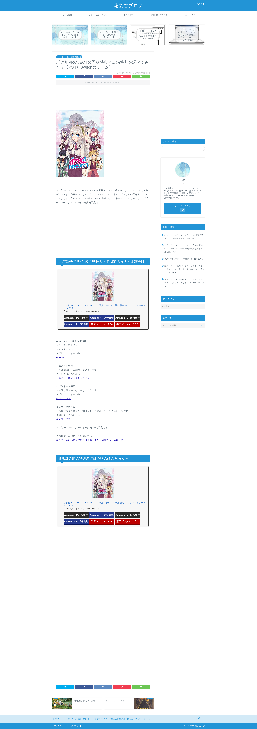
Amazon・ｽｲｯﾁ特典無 (76, 324)
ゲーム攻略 (67, 15)
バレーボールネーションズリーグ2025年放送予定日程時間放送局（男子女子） (183, 237)
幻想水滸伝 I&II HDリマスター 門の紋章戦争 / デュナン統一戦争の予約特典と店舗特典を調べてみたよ (183, 248)
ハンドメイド (189, 15)
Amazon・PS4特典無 (102, 318)
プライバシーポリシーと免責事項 (66, 726)
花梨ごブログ (128, 5)
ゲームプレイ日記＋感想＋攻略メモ (69, 57)
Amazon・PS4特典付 (76, 318)
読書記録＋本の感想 (159, 15)
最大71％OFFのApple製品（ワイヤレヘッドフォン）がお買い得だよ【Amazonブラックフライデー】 (184, 269)
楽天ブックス (63, 419)
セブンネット (63, 398)
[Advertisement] (103, 99)
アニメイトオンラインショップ (73, 378)
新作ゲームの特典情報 (98, 15)
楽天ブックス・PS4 (102, 324)
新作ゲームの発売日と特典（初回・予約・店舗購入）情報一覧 (89, 440)
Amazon (60, 357)
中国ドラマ (128, 15)
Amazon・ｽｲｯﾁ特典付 (127, 318)
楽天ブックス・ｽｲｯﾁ (127, 324)
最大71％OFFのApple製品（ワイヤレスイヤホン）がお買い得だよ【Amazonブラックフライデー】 (184, 282)
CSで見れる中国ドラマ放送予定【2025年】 (184, 259)
